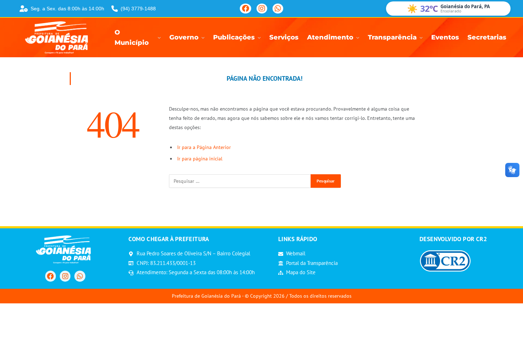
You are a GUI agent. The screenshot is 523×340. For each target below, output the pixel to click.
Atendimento (330, 37)
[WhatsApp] (278, 9)
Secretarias (486, 37)
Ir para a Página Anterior (204, 147)
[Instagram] (262, 9)
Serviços (284, 37)
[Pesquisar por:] (240, 181)
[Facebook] (245, 9)
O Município (132, 38)
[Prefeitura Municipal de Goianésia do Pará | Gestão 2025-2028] (58, 37)
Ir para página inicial (199, 158)
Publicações (234, 37)
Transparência (392, 37)
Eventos (445, 37)
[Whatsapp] (79, 276)
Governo (184, 37)
